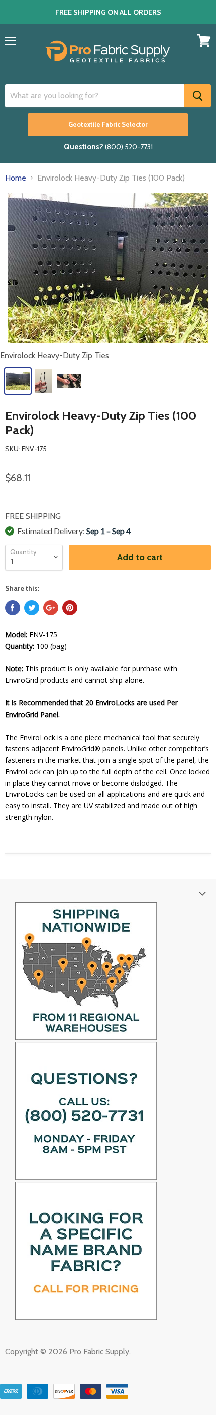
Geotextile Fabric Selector (108, 124)
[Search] (197, 95)
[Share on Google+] (50, 607)
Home (15, 178)
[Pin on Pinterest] (69, 607)
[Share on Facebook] (12, 607)
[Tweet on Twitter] (31, 607)
